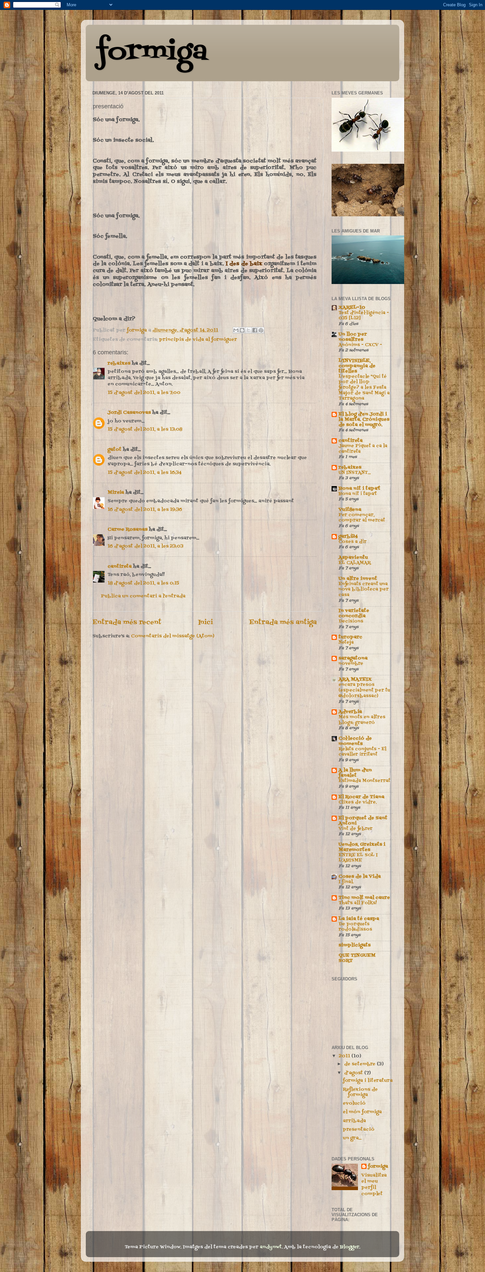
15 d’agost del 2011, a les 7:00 (144, 392)
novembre (351, 663)
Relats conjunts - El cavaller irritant (362, 752)
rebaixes (119, 363)
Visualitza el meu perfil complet (374, 1185)
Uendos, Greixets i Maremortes (362, 847)
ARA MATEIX (355, 679)
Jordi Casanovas (129, 412)
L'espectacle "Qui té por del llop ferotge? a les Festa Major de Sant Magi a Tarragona (364, 387)
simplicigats (355, 945)
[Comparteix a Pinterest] (261, 330)
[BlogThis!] (242, 330)
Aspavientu (353, 557)
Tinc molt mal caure (364, 897)
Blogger (349, 1247)
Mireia (116, 492)
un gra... (352, 1138)
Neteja (346, 642)
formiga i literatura (368, 1080)
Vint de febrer (355, 829)
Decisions (351, 621)
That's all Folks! (358, 903)
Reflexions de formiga (360, 1092)
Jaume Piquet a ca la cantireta (363, 449)
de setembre (360, 1064)
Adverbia (350, 711)
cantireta (120, 566)
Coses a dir (353, 542)
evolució (354, 1103)
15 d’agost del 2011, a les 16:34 (144, 472)
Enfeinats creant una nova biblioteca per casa (364, 589)
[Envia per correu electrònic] (236, 330)
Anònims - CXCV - (360, 345)
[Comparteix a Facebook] (254, 330)
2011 (345, 1056)
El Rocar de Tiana (361, 797)
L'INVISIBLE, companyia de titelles (357, 366)
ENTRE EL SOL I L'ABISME (358, 858)
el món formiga (362, 1112)
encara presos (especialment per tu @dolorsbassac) (364, 690)
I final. (346, 882)
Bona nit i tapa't (359, 488)
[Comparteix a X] (248, 330)
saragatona (353, 658)
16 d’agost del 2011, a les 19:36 (145, 509)
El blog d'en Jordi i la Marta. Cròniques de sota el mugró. (364, 419)
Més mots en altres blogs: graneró (362, 720)
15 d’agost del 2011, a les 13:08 (145, 429)
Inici (205, 622)
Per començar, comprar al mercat (362, 518)
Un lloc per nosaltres (353, 337)
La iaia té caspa (359, 918)
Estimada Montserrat (364, 781)
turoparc (350, 637)
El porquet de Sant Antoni (363, 821)
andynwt (271, 1247)
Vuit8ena (350, 509)
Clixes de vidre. (358, 802)
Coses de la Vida (360, 876)
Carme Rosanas (127, 529)
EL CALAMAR (355, 563)
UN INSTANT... (355, 473)
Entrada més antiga (283, 622)
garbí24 (348, 536)
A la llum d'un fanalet (355, 773)
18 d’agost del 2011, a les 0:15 (143, 583)
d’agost (354, 1073)
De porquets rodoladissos (355, 927)
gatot (114, 449)
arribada (354, 1120)
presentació (358, 1129)
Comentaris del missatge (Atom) (172, 636)
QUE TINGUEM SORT (357, 958)
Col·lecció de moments (355, 741)
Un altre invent (358, 578)
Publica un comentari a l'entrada (143, 596)
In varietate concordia (354, 613)
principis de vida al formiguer (198, 339)
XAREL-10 (352, 307)
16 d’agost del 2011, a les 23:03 (145, 546)
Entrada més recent (126, 622)
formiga (152, 52)
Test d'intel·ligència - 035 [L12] (364, 316)
